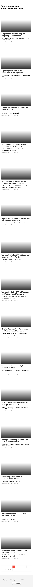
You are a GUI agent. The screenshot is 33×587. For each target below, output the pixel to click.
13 (11, 569)
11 (5, 569)
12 (8, 569)
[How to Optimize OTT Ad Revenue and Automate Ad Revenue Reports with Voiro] (16, 323)
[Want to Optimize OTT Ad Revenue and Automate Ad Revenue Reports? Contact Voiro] (16, 286)
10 (2, 569)
